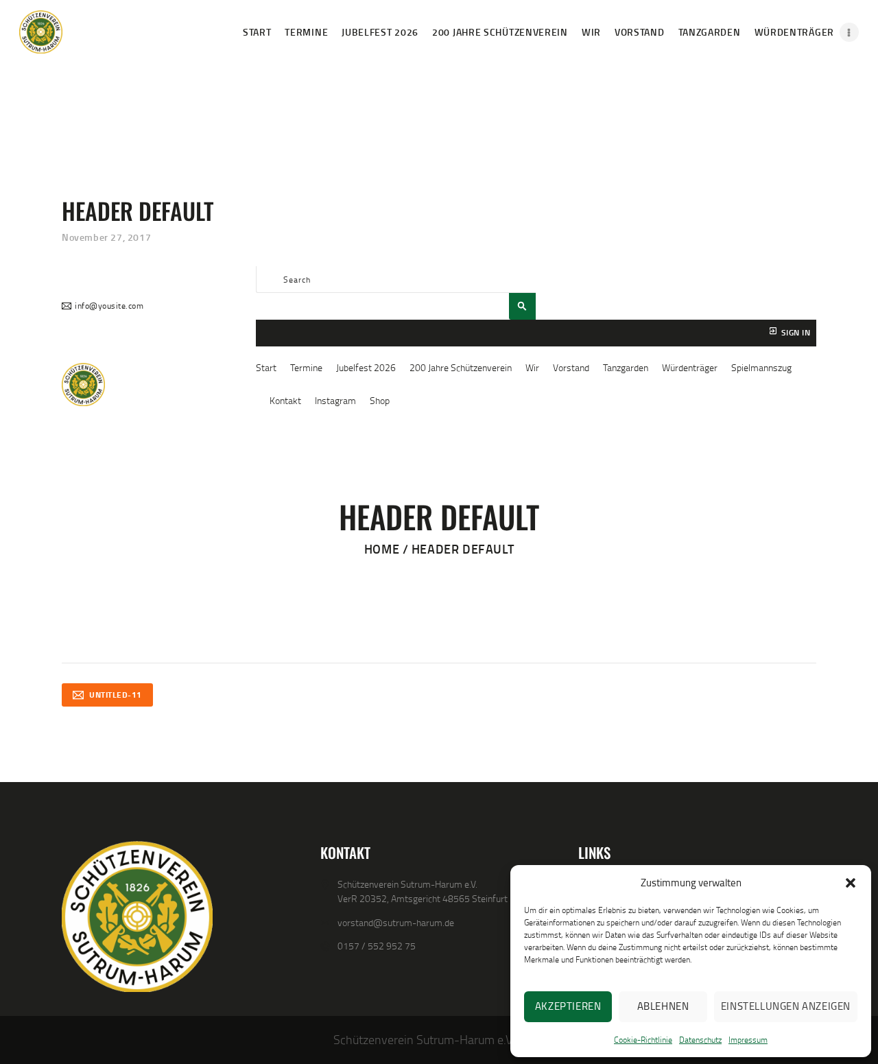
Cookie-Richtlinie (643, 1039)
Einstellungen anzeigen (786, 1006)
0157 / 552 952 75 (376, 945)
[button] (850, 883)
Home (381, 549)
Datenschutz (700, 1039)
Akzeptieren (568, 1006)
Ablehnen (663, 1006)
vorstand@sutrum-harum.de (395, 922)
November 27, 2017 (106, 237)
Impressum (748, 1039)
